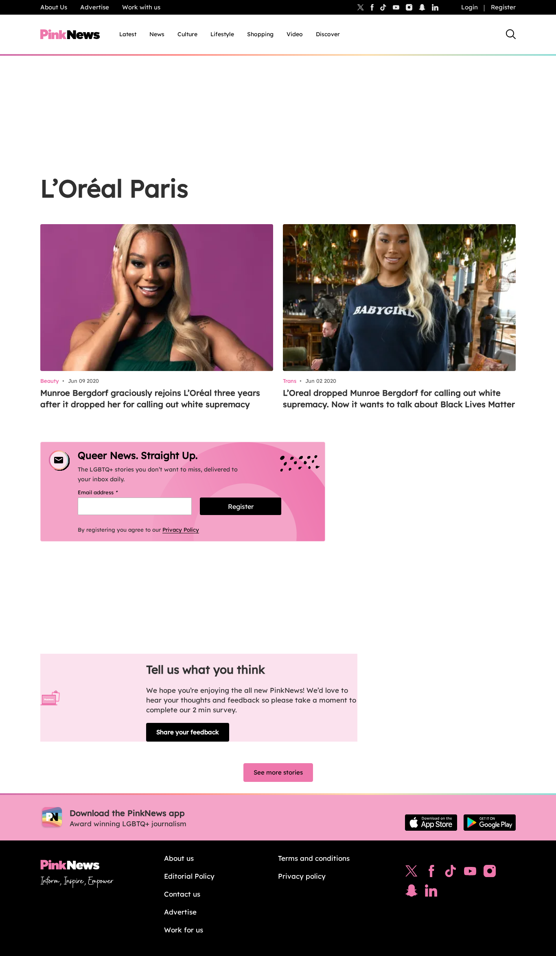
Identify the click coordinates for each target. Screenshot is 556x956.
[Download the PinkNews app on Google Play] (490, 822)
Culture (187, 34)
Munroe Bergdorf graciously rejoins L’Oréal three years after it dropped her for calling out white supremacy (150, 398)
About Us (53, 7)
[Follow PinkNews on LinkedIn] (435, 7)
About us (179, 858)
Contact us (182, 894)
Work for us (183, 929)
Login (469, 7)
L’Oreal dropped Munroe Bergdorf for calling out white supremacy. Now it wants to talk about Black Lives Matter (399, 398)
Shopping (260, 34)
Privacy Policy (180, 529)
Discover (328, 34)
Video (295, 34)
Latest (127, 34)
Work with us (141, 7)
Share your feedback (187, 732)
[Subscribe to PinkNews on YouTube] (470, 873)
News (156, 34)
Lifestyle (222, 34)
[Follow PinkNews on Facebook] (431, 873)
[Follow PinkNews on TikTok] (451, 873)
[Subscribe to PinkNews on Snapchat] (411, 892)
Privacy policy (302, 876)
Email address (108, 492)
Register (503, 7)
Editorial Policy (189, 876)
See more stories (278, 772)
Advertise (94, 7)
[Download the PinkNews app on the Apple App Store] (431, 822)
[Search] (511, 34)
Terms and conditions (314, 858)
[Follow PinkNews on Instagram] (489, 873)
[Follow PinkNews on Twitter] (411, 873)
